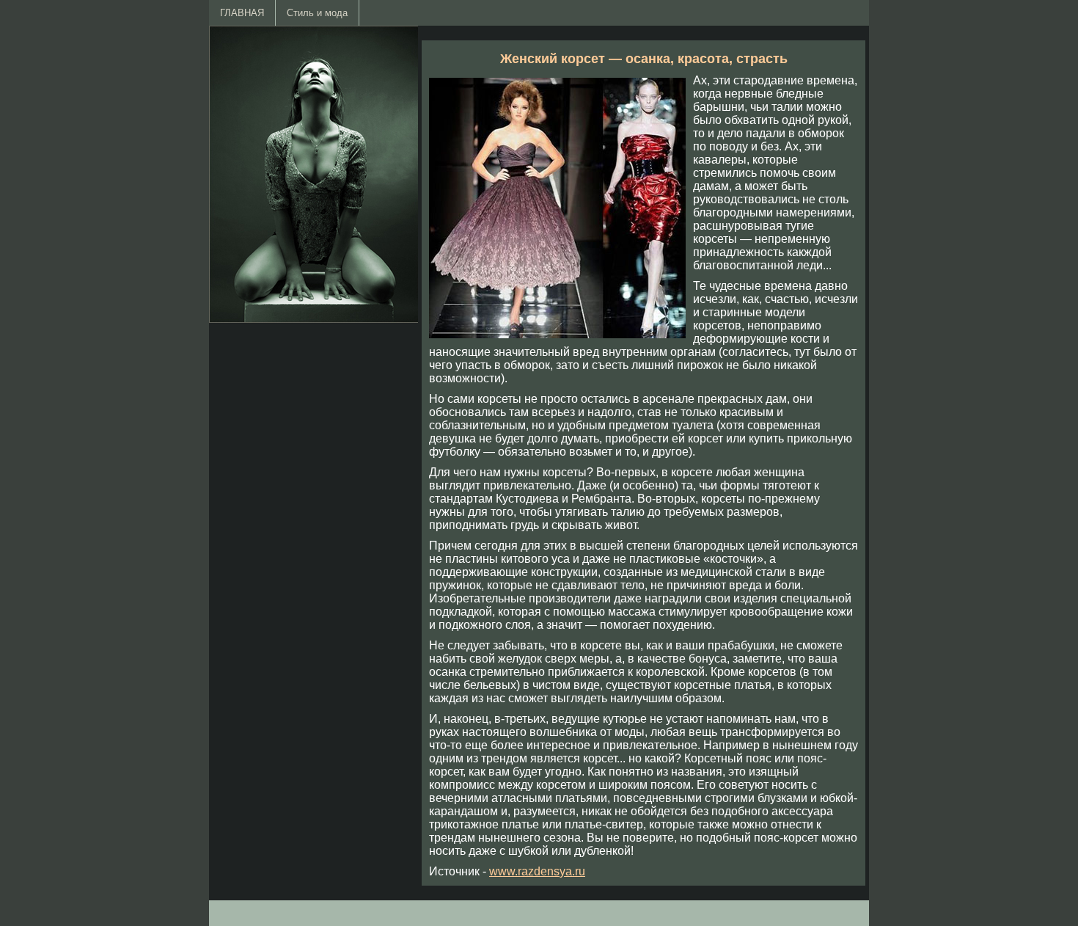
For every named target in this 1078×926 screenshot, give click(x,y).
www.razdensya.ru (537, 871)
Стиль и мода (317, 12)
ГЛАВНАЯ (242, 12)
